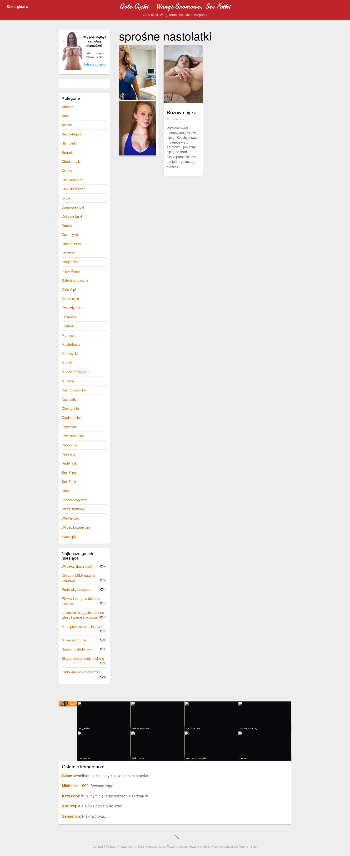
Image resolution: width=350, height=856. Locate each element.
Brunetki (68, 152)
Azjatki (67, 124)
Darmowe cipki (73, 207)
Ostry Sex (69, 426)
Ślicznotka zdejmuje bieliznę (83, 658)
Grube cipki (70, 298)
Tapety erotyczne (75, 499)
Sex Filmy (69, 472)
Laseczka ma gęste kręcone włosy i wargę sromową (83, 615)
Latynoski (69, 316)
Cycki (66, 197)
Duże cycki (70, 234)
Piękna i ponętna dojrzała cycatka (81, 601)
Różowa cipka (181, 112)
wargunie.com (154, 846)
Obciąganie (70, 408)
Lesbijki (67, 325)
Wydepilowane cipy (76, 527)
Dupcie (67, 225)
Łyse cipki (69, 536)
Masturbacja (71, 344)
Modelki (67, 362)
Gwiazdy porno (73, 307)
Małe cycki (70, 353)
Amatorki (68, 106)
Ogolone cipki (72, 417)
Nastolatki (69, 399)
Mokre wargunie (74, 639)
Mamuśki (68, 335)
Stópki (66, 490)
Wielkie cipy (71, 518)
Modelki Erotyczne (76, 371)
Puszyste (68, 453)
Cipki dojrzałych (73, 188)
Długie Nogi (70, 261)
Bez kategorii (71, 133)
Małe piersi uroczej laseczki (82, 626)
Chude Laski (71, 161)
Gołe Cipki (69, 289)
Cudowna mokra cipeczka (81, 671)
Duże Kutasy (71, 243)
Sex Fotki (69, 481)
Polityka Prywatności (120, 846)
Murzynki (68, 380)
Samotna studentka (76, 648)
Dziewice (68, 252)
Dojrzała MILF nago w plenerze (78, 577)
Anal (65, 115)
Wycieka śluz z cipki (77, 566)
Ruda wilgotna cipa (76, 589)
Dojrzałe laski (72, 216)
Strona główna (17, 6)
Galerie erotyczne (75, 280)
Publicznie (69, 444)
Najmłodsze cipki (74, 389)
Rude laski (69, 463)
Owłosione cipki (73, 435)
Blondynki (69, 142)
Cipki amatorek (73, 179)
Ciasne (67, 170)
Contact (98, 846)
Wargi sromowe (73, 508)
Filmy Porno (71, 271)
